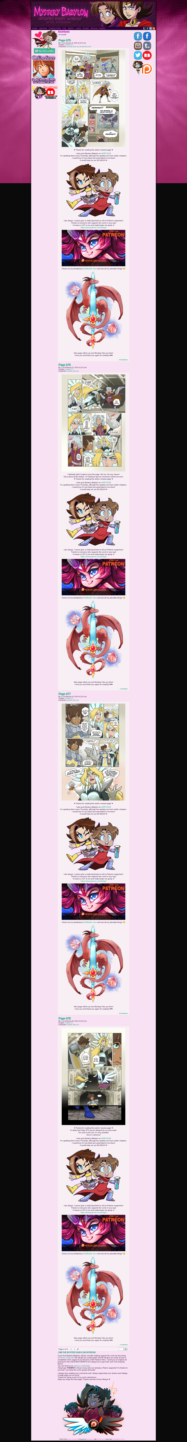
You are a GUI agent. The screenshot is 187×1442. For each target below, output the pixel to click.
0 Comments (123, 1013)
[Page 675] (93, 146)
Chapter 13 (69, 45)
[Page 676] (93, 471)
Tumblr (144, 28)
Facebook (147, 28)
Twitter (150, 28)
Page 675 (65, 40)
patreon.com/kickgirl (82, 1366)
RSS (153, 28)
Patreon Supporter (66, 1358)
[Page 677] (93, 800)
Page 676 (65, 364)
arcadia (69, 46)
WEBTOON (105, 153)
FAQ (64, 28)
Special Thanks (98, 28)
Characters (55, 28)
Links (78, 28)
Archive (43, 28)
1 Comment (124, 689)
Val (62, 43)
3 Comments (123, 359)
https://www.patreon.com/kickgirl (93, 227)
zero (89, 46)
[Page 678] (93, 1124)
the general (83, 46)
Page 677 (65, 694)
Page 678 (65, 1018)
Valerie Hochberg (72, 1439)
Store (86, 28)
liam (74, 46)
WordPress (90, 1439)
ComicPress (101, 1439)
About (71, 28)
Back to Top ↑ (121, 1439)
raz (78, 46)
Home (34, 28)
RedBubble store (90, 269)
